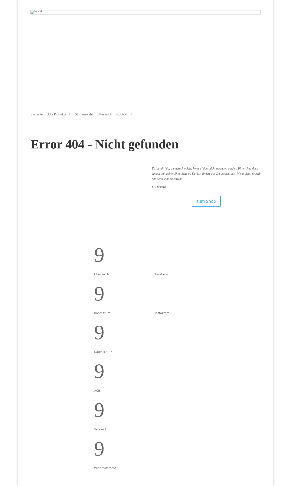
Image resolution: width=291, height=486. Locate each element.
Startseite (36, 114)
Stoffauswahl (84, 114)
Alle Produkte (56, 114)
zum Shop (206, 201)
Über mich (104, 114)
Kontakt (121, 114)
